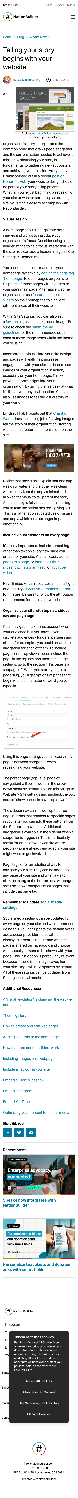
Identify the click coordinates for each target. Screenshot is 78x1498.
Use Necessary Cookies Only (39, 1403)
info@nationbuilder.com (39, 1463)
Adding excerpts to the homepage (31, 1037)
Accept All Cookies (39, 1381)
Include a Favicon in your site (26, 1069)
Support (59, 5)
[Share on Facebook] (7, 1133)
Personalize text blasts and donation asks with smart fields (37, 1267)
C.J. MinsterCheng (28, 80)
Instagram (12, 1325)
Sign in (71, 5)
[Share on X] (19, 1132)
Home (7, 37)
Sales (49, 5)
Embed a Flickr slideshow (23, 1080)
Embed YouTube (16, 1101)
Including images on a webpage (29, 1058)
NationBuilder (10, 5)
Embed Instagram (17, 1091)
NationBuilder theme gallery (52, 133)
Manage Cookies (39, 1414)
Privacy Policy (23, 1370)
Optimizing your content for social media (36, 1112)
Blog (20, 37)
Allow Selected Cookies (38, 1392)
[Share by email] (31, 1132)
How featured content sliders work (31, 1047)
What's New (38, 37)
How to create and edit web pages (31, 1026)
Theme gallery (14, 1015)
